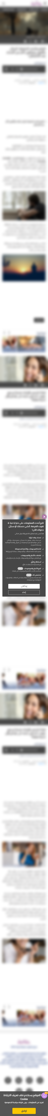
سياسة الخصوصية (12, 1102)
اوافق (24, 1111)
